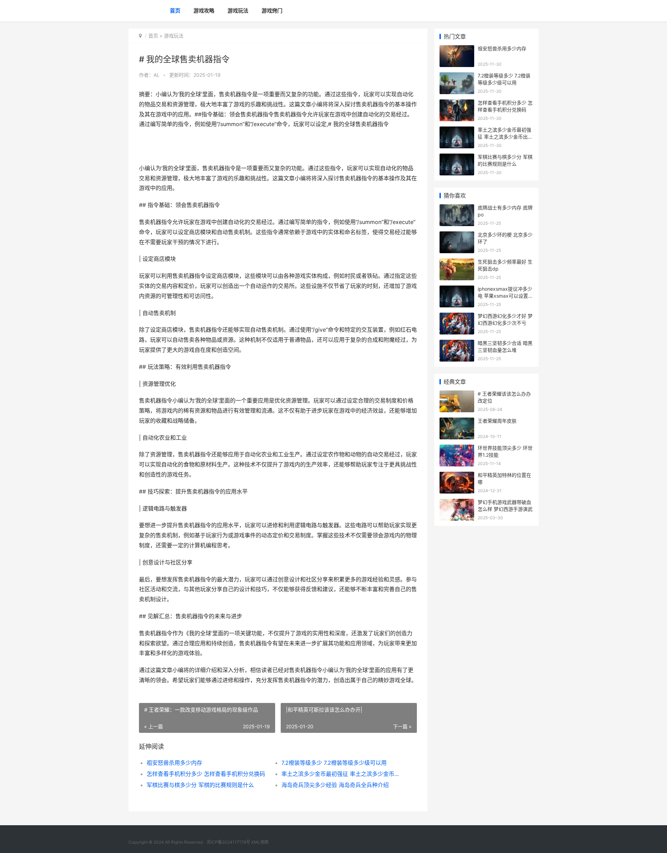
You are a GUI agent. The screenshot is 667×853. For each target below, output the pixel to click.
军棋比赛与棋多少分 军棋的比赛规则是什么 (200, 784)
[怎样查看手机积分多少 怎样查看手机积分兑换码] (456, 104)
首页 (175, 10)
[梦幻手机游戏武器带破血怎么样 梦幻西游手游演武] (456, 503)
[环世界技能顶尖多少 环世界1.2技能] (456, 449)
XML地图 (260, 842)
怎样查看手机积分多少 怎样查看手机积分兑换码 (206, 773)
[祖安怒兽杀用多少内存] (456, 49)
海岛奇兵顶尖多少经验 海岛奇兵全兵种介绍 (335, 784)
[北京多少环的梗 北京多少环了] (456, 236)
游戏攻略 (203, 10)
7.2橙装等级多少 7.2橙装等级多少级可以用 (334, 762)
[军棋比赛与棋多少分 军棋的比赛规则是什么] (456, 158)
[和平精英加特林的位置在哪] (456, 476)
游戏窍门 (272, 10)
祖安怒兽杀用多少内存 (174, 762)
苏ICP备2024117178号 (228, 842)
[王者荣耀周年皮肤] (456, 422)
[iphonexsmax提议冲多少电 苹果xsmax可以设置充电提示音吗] (456, 290)
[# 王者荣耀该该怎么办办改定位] (456, 395)
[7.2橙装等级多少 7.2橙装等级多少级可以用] (456, 77)
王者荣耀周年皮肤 (497, 421)
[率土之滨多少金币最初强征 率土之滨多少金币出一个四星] (456, 131)
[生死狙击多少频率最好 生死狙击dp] (456, 263)
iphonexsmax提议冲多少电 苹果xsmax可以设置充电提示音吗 (505, 295)
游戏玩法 (238, 10)
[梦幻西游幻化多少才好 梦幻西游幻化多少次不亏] (456, 317)
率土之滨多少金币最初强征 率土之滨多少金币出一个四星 (342, 773)
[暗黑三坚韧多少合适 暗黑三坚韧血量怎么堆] (456, 344)
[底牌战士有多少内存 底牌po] (456, 209)
